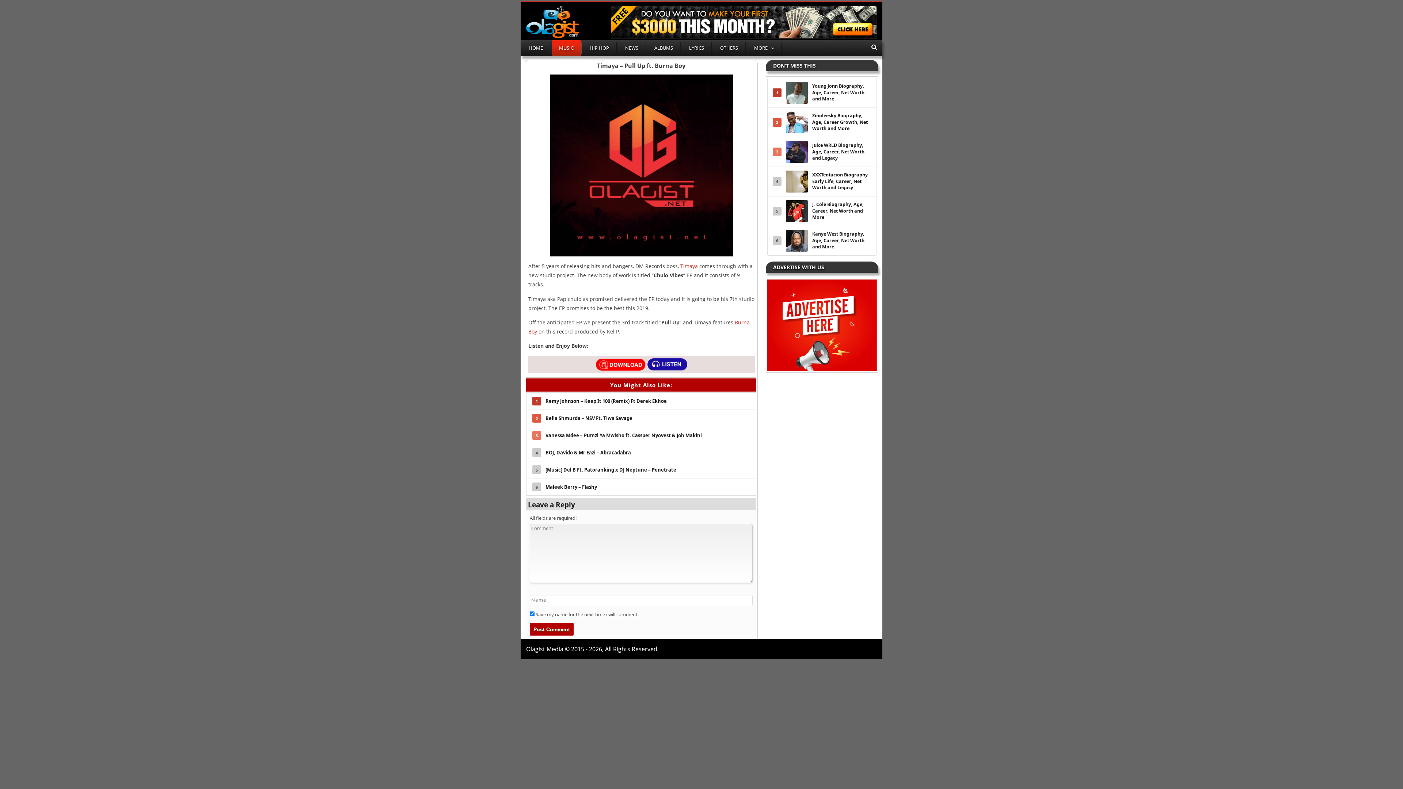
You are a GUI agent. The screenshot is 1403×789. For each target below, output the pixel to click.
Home (536, 48)
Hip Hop (599, 48)
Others (729, 48)
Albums (663, 48)
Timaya (689, 266)
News (631, 48)
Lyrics (696, 48)
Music (566, 48)
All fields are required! (553, 518)
